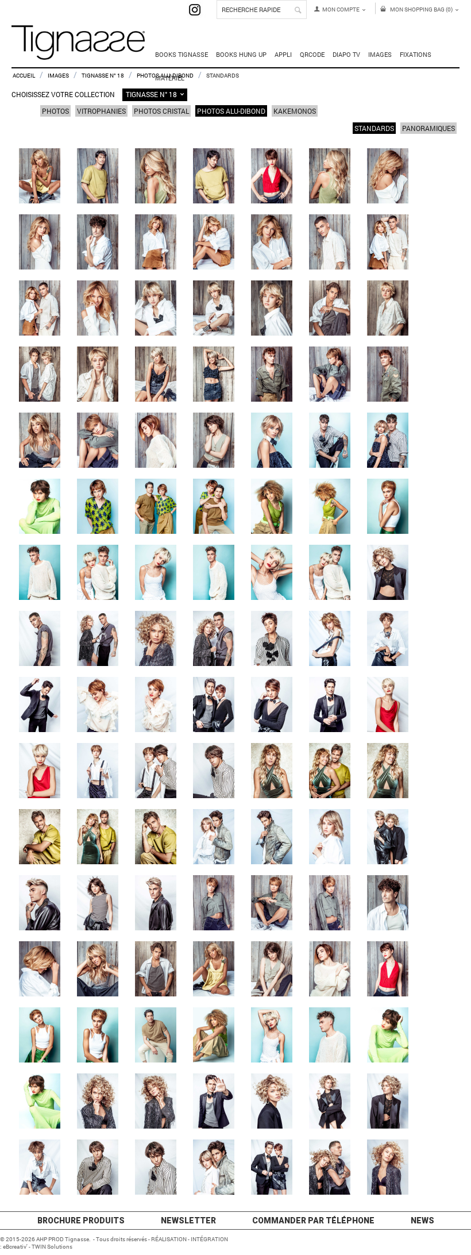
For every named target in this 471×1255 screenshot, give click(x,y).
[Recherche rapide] (298, 10)
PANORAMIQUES (428, 128)
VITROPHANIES (101, 111)
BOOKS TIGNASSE (181, 54)
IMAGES (58, 75)
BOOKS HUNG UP (241, 54)
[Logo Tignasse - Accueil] (78, 54)
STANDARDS (374, 128)
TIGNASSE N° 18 (103, 75)
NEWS (422, 1220)
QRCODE (312, 54)
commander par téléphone (313, 1220)
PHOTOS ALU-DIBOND (231, 111)
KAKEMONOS (294, 111)
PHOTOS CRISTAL (161, 111)
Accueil (24, 75)
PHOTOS (55, 111)
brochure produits (81, 1220)
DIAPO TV (346, 54)
